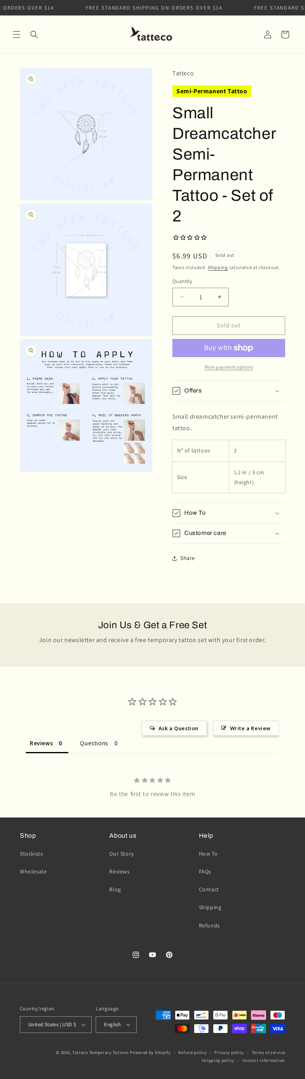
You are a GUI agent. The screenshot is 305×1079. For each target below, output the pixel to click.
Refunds (209, 925)
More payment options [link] (229, 367)
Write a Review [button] (250, 728)
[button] (16, 34)
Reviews (119, 871)
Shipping (218, 267)
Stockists (31, 853)
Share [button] (187, 558)
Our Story (121, 853)
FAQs (205, 871)
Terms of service (268, 1052)
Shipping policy (217, 1060)
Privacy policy (229, 1052)
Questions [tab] (94, 743)
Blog (115, 889)
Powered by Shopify (150, 1052)
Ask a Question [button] (178, 728)
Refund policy (192, 1052)
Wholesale (33, 871)
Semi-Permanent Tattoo (211, 91)
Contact (209, 889)
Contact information (263, 1060)
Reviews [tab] (41, 743)
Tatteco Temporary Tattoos (100, 1052)
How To (208, 853)
